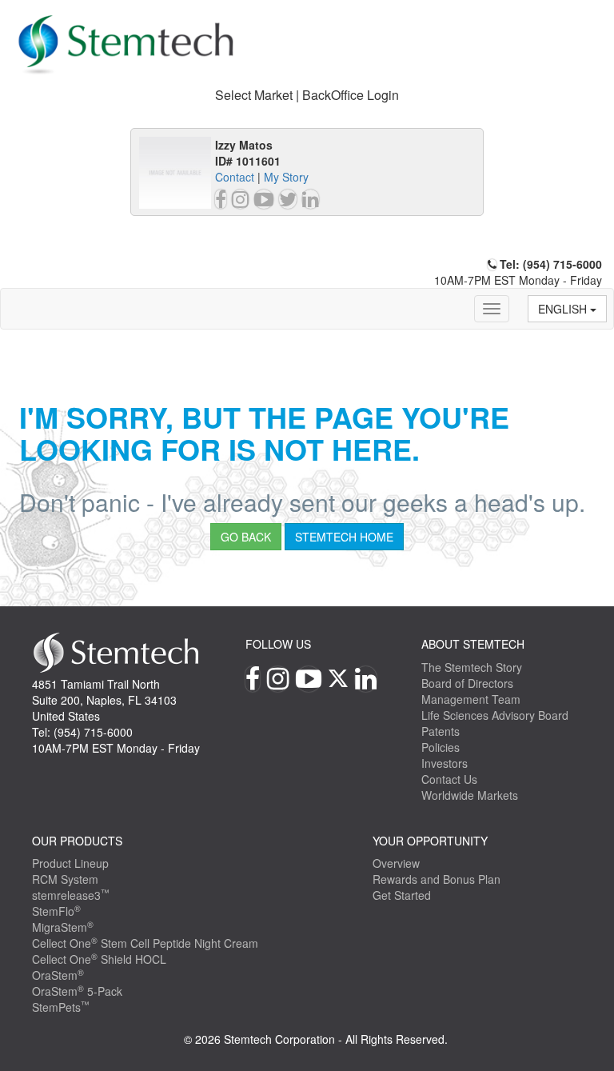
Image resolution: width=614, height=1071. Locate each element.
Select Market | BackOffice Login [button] (307, 95)
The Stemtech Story (471, 667)
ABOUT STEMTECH (472, 644)
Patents (440, 731)
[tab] (307, 95)
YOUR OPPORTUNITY (430, 841)
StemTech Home (344, 537)
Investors (444, 763)
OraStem (58, 975)
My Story (286, 177)
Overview (396, 863)
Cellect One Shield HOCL (99, 959)
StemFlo (56, 911)
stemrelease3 (71, 895)
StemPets (61, 1007)
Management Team (470, 699)
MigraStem (63, 927)
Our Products (77, 841)
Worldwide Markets (469, 795)
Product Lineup (70, 863)
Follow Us (278, 644)
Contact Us (449, 779)
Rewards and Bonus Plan (436, 879)
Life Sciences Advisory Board (494, 715)
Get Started (402, 895)
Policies (440, 747)
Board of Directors (467, 683)
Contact (234, 177)
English (564, 309)
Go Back (246, 537)
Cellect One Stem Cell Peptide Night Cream (145, 943)
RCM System (65, 879)
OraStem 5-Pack (77, 991)
